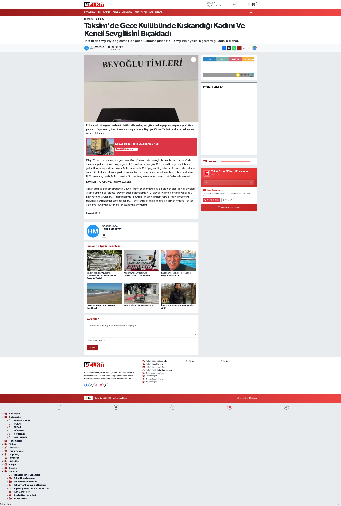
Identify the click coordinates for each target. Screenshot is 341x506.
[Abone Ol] (254, 48)
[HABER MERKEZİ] (93, 231)
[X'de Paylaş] (229, 48)
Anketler (14, 461)
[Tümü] (253, 161)
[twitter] (116, 407)
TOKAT (106, 12)
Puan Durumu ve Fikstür (156, 373)
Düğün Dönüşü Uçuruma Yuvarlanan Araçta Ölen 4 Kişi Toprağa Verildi (101, 275)
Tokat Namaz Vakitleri (155, 367)
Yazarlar (14, 448)
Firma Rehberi (16, 451)
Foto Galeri (15, 441)
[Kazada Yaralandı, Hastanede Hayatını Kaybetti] (178, 260)
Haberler (88, 19)
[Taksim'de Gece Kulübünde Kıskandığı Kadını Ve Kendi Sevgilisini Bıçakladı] (141, 88)
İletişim (227, 361)
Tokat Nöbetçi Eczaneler (157, 361)
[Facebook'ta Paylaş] (224, 48)
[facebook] (59, 407)
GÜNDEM (127, 12)
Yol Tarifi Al (228, 200)
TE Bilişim (253, 398)
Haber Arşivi (151, 382)
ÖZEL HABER (155, 12)
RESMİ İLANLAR (92, 12)
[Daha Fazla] (239, 48)
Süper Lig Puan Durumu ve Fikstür (31, 488)
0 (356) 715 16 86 (213, 200)
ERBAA (116, 12)
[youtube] (229, 407)
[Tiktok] (105, 385)
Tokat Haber (6, 504)
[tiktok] (286, 407)
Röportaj (14, 454)
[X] (91, 385)
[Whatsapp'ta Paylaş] (234, 48)
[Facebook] (86, 385)
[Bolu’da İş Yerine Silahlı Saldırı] (141, 293)
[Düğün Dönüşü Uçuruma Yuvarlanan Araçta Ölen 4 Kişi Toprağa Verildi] (104, 260)
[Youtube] (101, 385)
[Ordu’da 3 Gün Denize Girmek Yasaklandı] (104, 293)
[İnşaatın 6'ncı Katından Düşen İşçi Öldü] (178, 293)
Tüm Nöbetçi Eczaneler (230, 207)
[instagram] (172, 407)
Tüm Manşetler (152, 376)
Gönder (92, 348)
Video (12, 444)
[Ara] (251, 12)
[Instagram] (96, 385)
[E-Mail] (104, 235)
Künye (191, 361)
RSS (90, 398)
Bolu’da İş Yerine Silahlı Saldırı (138, 305)
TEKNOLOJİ (141, 12)
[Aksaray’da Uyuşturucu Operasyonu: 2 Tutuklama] (141, 260)
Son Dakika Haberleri (155, 379)
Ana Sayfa (14, 414)
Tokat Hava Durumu (154, 364)
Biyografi (14, 458)
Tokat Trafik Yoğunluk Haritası (159, 370)
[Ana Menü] (255, 12)
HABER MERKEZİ (111, 229)
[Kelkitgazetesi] (94, 4)
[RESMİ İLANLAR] (253, 87)
